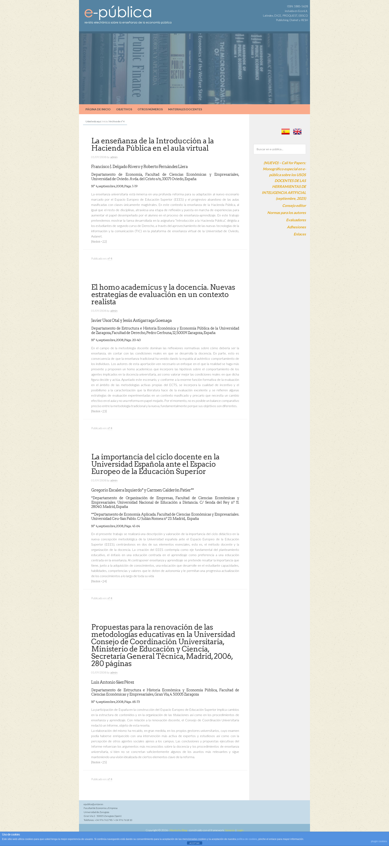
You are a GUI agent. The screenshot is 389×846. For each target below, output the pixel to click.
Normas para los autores (286, 212)
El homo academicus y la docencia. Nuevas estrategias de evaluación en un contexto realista (163, 294)
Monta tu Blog (178, 830)
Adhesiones (296, 227)
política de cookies (247, 839)
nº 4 (110, 258)
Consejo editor (294, 205)
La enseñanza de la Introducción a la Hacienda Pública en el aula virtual (152, 144)
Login (240, 830)
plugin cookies (379, 841)
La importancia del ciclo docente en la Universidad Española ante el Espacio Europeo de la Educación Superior (155, 464)
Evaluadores (296, 220)
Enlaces (300, 234)
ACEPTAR (194, 843)
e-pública (113, 10)
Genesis (230, 830)
